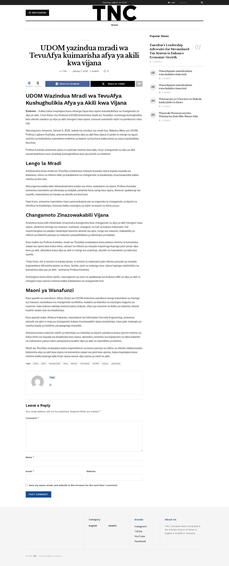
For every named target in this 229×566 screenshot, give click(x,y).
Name (30, 457)
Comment (32, 417)
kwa (66, 363)
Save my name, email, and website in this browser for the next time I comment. (73, 485)
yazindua (116, 363)
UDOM (96, 363)
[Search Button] (201, 2)
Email (30, 471)
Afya (35, 363)
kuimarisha (54, 363)
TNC (64, 71)
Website (90, 471)
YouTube (139, 536)
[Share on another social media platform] (139, 84)
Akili (43, 363)
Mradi (74, 363)
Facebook (140, 541)
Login (172, 2)
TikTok (138, 531)
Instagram (38, 13)
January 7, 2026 (80, 71)
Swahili (95, 71)
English (93, 525)
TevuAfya (84, 363)
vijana (105, 363)
